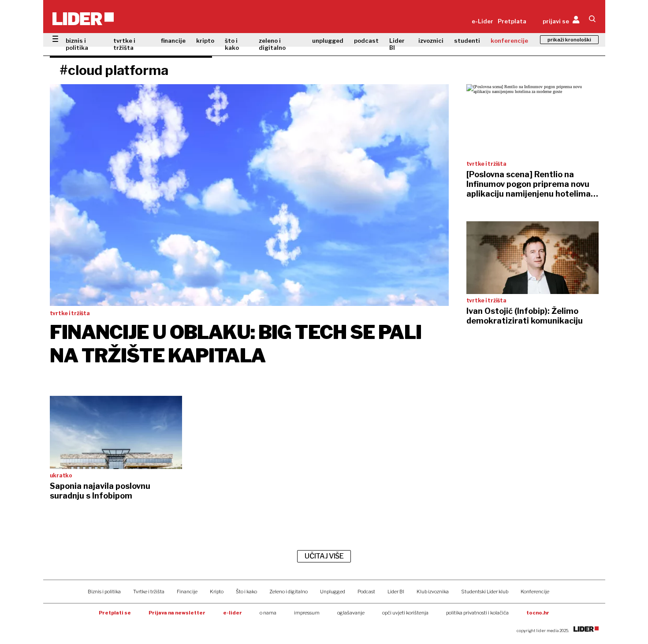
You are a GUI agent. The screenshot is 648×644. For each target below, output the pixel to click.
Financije (187, 591)
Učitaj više (324, 556)
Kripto (216, 591)
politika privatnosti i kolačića (477, 613)
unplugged (327, 40)
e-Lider (482, 21)
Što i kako (246, 591)
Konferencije (535, 591)
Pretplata (512, 21)
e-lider (232, 613)
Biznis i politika (104, 591)
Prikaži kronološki (569, 40)
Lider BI (397, 44)
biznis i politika (77, 44)
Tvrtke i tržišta (148, 591)
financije (173, 40)
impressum (307, 613)
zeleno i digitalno (272, 44)
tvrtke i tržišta (124, 44)
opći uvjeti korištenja (405, 613)
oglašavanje (351, 613)
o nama (268, 613)
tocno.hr (537, 613)
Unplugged (332, 591)
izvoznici (430, 40)
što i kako (232, 44)
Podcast (366, 591)
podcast (366, 40)
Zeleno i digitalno (288, 591)
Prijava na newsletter (177, 613)
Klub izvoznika (433, 591)
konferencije (509, 40)
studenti (467, 40)
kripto (205, 40)
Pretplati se (115, 613)
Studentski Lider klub (484, 591)
